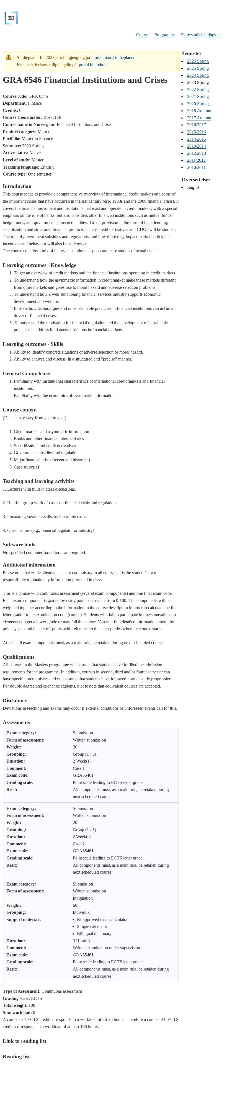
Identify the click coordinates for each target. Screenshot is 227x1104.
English (193, 187)
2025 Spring (198, 68)
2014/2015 (196, 139)
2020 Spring (198, 103)
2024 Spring (198, 75)
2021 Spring (198, 96)
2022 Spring (198, 89)
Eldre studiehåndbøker (200, 34)
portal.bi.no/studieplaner (113, 57)
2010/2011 (196, 167)
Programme (164, 34)
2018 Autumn (199, 110)
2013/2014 (196, 146)
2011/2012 (196, 160)
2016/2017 (196, 124)
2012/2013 (196, 153)
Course (142, 34)
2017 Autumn (199, 117)
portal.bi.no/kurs (93, 64)
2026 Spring (198, 61)
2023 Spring (198, 82)
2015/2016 (196, 132)
